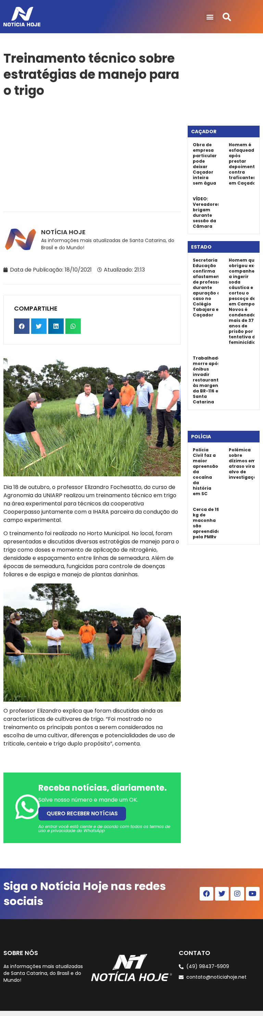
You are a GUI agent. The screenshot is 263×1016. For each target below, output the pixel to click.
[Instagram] (237, 894)
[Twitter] (222, 894)
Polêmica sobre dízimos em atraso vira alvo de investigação (244, 463)
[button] (210, 16)
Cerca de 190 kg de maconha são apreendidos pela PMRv (208, 523)
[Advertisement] (92, 153)
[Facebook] (206, 894)
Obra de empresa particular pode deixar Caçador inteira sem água (205, 164)
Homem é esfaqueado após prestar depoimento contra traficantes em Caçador (243, 164)
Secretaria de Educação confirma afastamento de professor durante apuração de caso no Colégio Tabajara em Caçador (208, 287)
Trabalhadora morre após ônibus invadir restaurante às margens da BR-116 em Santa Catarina (209, 380)
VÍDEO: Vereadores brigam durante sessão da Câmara (206, 212)
